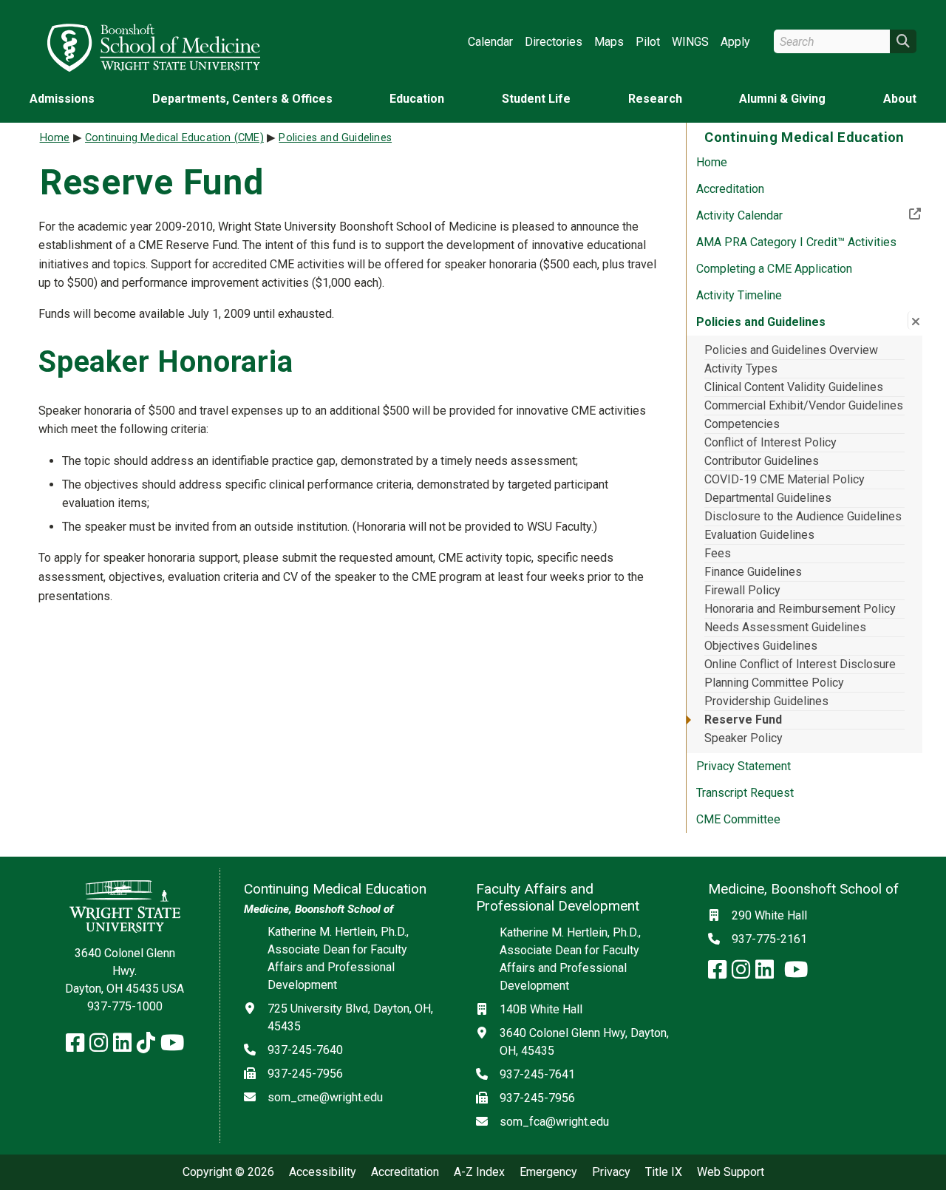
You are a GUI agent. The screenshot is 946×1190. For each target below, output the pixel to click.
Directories (553, 42)
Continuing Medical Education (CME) (174, 138)
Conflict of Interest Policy (770, 442)
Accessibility (322, 1172)
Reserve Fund (743, 720)
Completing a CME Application (774, 269)
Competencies (742, 424)
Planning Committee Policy (774, 683)
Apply (735, 42)
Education (416, 99)
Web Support (730, 1172)
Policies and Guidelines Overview (791, 350)
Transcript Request (745, 793)
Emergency (548, 1172)
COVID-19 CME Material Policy (784, 479)
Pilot (648, 42)
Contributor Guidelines (761, 461)
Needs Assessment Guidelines (785, 627)
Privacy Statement (743, 766)
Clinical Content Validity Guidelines (793, 387)
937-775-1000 (125, 1006)
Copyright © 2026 (228, 1172)
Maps (609, 42)
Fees (717, 553)
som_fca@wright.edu (554, 1122)
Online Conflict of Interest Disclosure (800, 664)
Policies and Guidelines (335, 138)
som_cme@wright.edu (325, 1097)
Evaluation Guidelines (759, 535)
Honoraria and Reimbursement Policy (800, 609)
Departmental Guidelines (767, 498)
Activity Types (740, 368)
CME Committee (738, 819)
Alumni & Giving (782, 99)
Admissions (62, 99)
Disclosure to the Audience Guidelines (803, 516)
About (899, 99)
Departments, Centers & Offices (242, 99)
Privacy (611, 1172)
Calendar (490, 42)
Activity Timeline (739, 295)
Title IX (663, 1172)
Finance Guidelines (753, 572)
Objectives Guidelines (760, 646)
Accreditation (730, 189)
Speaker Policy (743, 738)
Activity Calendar (787, 215)
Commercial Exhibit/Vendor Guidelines (803, 405)
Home (711, 162)
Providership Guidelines (766, 701)
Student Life (536, 99)
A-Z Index (479, 1172)
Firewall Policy (742, 590)
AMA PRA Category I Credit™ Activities (796, 242)
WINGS (690, 42)
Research (655, 99)
